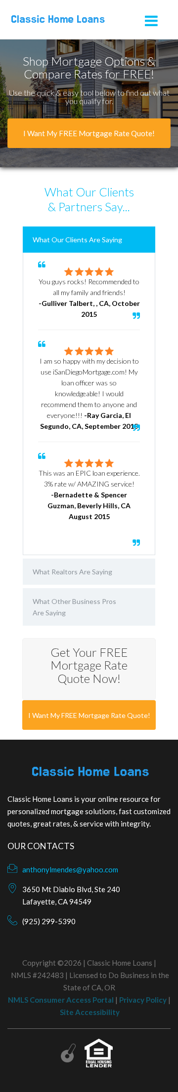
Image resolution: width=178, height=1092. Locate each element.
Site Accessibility (90, 1012)
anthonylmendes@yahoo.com (70, 869)
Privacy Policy (143, 999)
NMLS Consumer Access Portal (61, 999)
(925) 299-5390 (49, 921)
